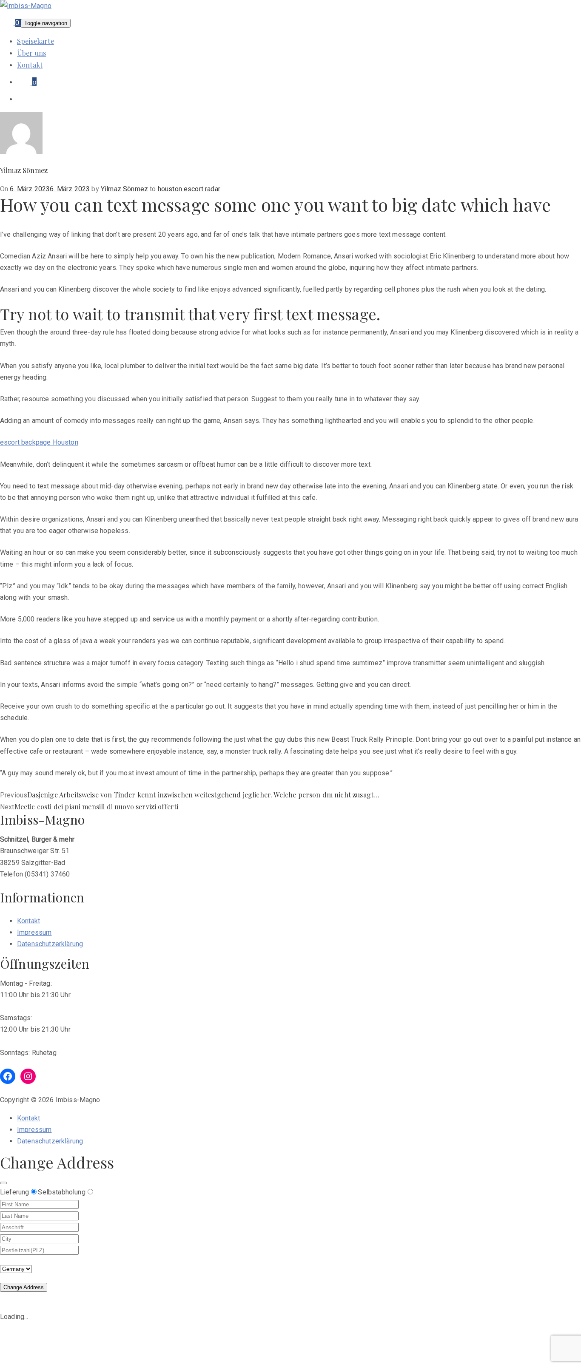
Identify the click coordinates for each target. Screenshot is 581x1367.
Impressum (34, 932)
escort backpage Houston (39, 442)
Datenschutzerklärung (50, 944)
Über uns (31, 52)
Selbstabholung (61, 1192)
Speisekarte (35, 41)
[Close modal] (3, 1183)
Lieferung (14, 1192)
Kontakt (30, 64)
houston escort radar (189, 189)
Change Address (23, 1287)
